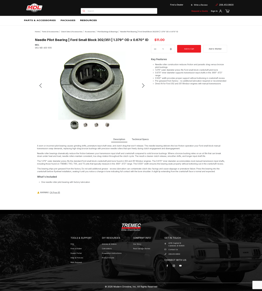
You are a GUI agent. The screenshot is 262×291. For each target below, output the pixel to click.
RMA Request (76, 262)
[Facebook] (167, 266)
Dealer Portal (76, 253)
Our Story (137, 244)
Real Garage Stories (141, 248)
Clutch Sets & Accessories (71, 32)
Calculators (107, 248)
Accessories (90, 32)
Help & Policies (77, 258)
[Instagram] (174, 266)
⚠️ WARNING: (48, 192)
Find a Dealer (176, 4)
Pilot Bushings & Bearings (107, 32)
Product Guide (108, 258)
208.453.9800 (226, 4)
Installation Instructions (112, 253)
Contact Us (173, 249)
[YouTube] (180, 266)
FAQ (72, 244)
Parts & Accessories (50, 32)
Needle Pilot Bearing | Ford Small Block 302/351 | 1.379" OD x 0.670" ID (149, 32)
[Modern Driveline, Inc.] (46, 7)
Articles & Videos (109, 244)
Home (37, 32)
